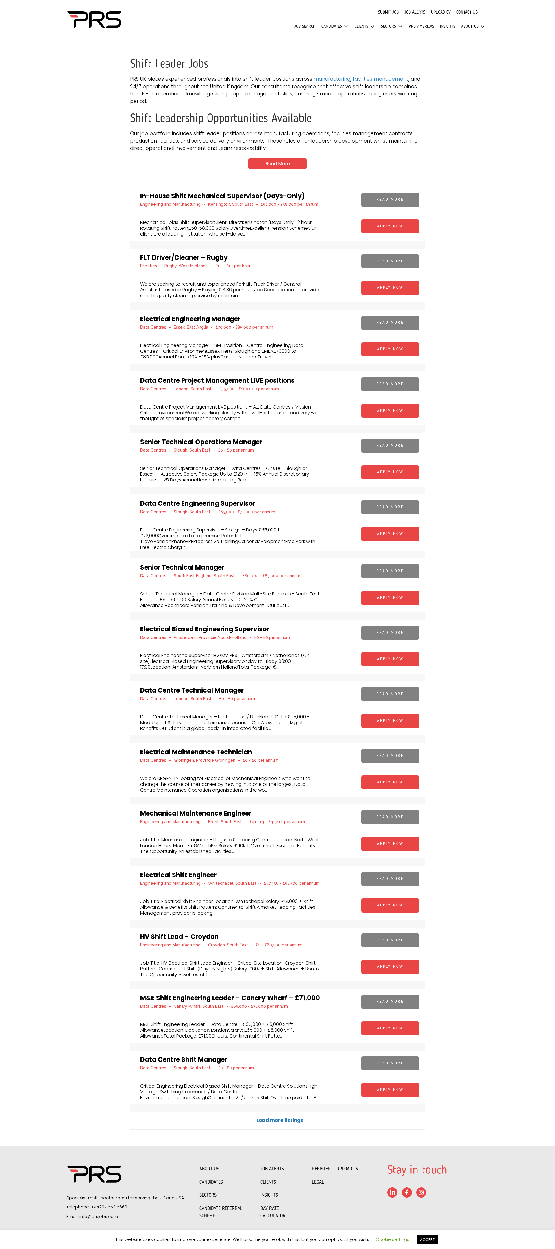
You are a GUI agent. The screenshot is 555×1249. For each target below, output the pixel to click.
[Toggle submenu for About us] (482, 26)
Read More (277, 163)
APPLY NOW (390, 226)
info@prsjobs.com (98, 1216)
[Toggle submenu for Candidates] (346, 26)
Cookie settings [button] (392, 1239)
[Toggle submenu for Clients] (372, 26)
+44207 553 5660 (109, 1207)
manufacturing (332, 79)
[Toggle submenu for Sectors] (400, 26)
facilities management (380, 79)
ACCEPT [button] (427, 1239)
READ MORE (390, 200)
